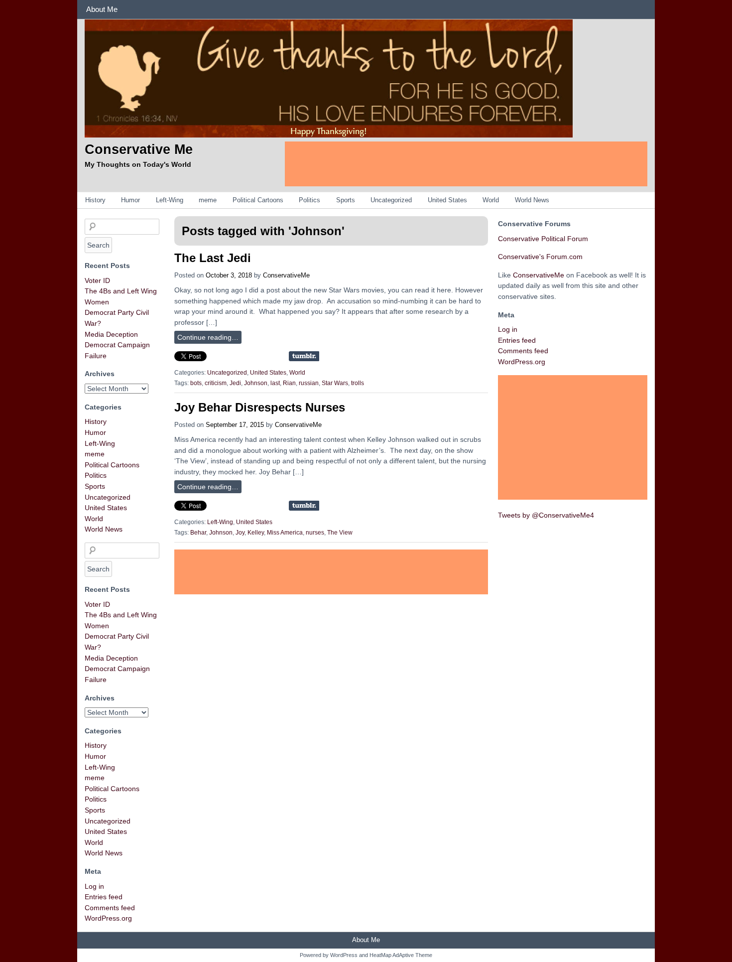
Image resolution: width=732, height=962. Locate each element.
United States (447, 200)
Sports (345, 200)
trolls (357, 383)
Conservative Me (139, 149)
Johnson (255, 383)
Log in (94, 886)
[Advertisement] (466, 163)
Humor (130, 200)
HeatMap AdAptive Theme (400, 955)
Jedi (235, 383)
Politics (309, 200)
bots (196, 383)
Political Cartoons (258, 200)
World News (532, 200)
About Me (102, 9)
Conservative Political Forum (543, 239)
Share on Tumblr (304, 356)
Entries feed (103, 897)
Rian (289, 383)
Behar (198, 533)
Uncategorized (391, 200)
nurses (315, 533)
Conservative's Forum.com (540, 257)
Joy (240, 533)
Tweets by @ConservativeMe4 (546, 515)
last (275, 383)
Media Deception (111, 334)
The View (340, 533)
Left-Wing (169, 200)
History (95, 200)
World (491, 200)
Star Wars (335, 383)
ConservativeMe (286, 275)
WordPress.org (108, 918)
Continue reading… (208, 337)
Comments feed (110, 908)
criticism (216, 383)
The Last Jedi (212, 258)
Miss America (285, 533)
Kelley (255, 533)
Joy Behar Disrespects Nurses (259, 407)
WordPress (344, 955)
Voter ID (97, 280)
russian (309, 383)
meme (208, 200)
